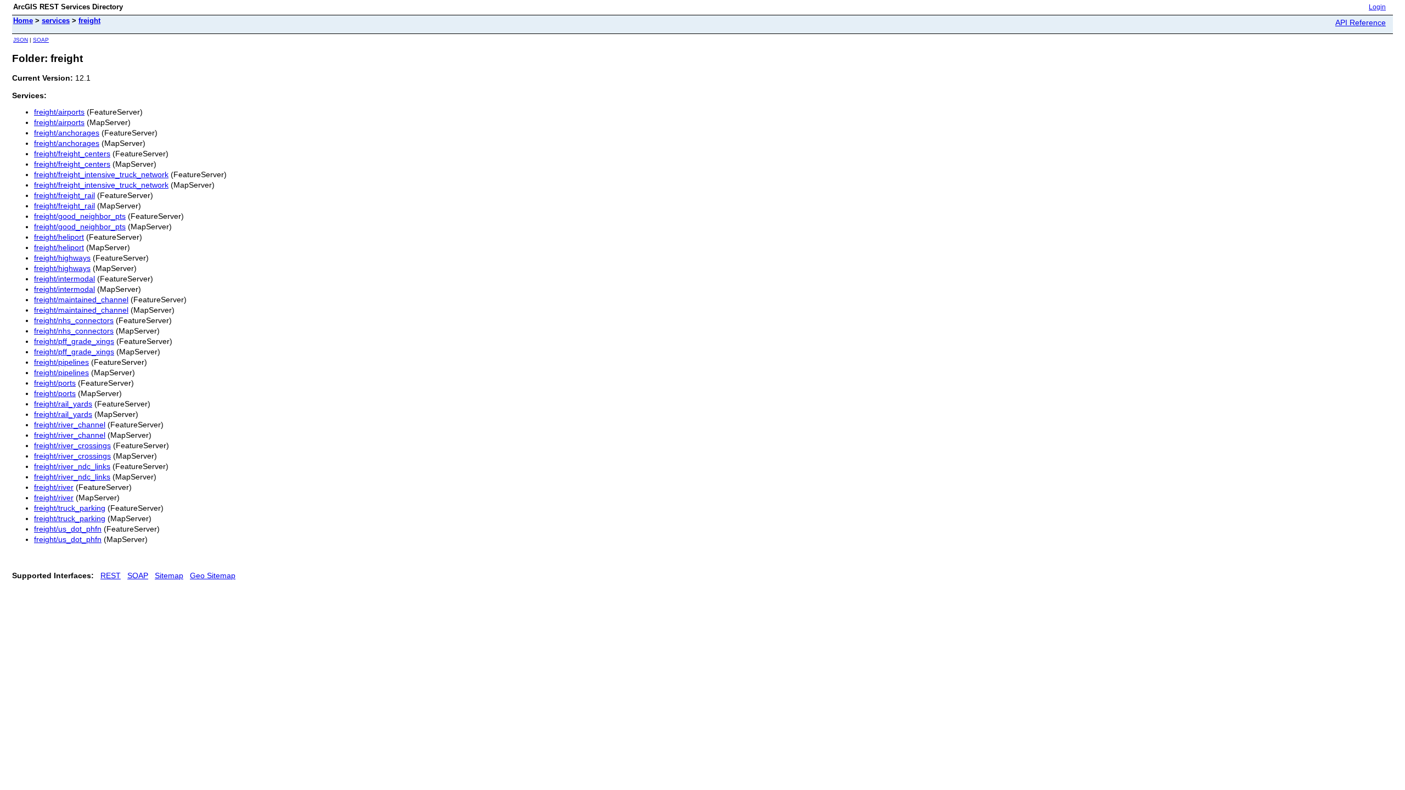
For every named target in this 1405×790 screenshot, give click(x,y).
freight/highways (62, 257)
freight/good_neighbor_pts (80, 216)
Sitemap (169, 575)
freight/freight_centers (72, 153)
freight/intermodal (64, 278)
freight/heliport (59, 237)
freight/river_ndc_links (72, 466)
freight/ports (55, 383)
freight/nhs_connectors (74, 320)
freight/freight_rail (64, 195)
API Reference (1360, 22)
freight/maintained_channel (81, 299)
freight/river (54, 487)
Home (23, 20)
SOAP (41, 40)
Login (1377, 7)
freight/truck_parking (69, 508)
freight (89, 20)
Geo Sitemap (212, 575)
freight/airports (59, 112)
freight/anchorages (66, 132)
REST (110, 575)
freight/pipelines (61, 362)
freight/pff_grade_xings (74, 341)
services (56, 20)
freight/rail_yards (63, 403)
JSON (20, 40)
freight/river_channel (69, 424)
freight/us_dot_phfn (68, 528)
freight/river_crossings (72, 445)
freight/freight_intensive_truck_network (101, 174)
